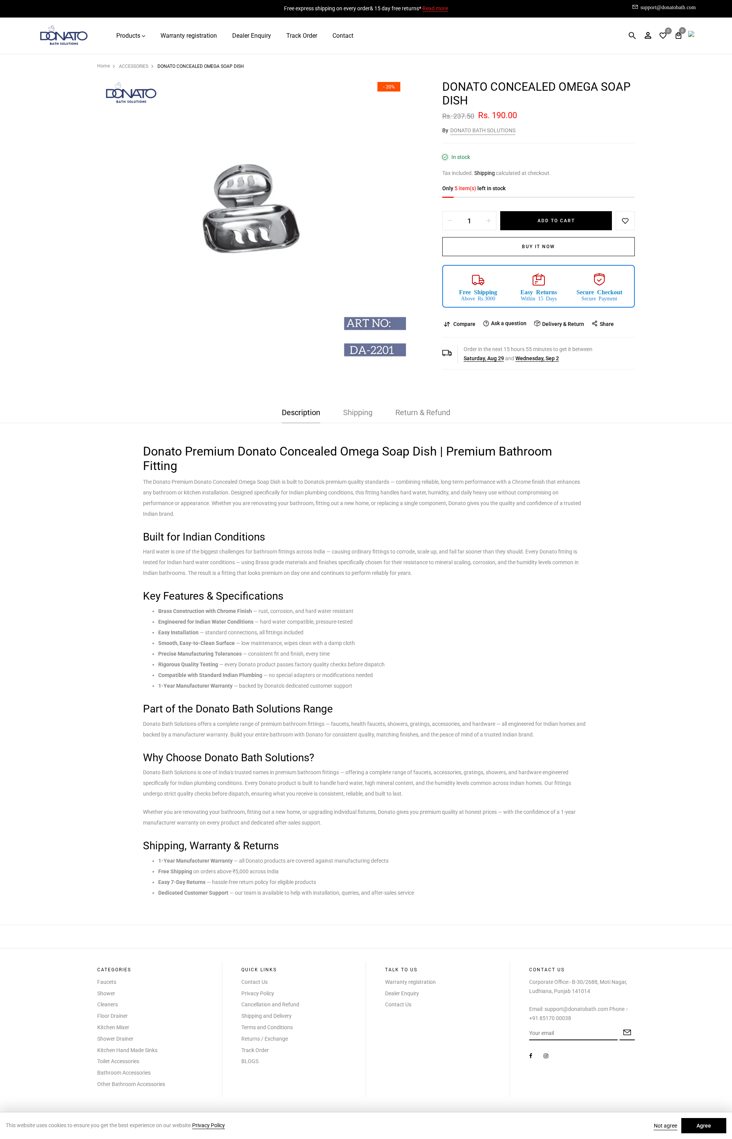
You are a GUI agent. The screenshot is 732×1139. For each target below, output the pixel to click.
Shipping (484, 173)
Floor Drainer (112, 1016)
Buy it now (538, 246)
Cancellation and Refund (270, 1004)
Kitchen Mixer (113, 1027)
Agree (704, 1126)
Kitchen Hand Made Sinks (127, 1050)
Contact (342, 35)
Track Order (301, 35)
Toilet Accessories (118, 1061)
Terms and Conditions (267, 1027)
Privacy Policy (257, 993)
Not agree (665, 1126)
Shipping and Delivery (266, 1016)
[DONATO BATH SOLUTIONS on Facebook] (530, 1056)
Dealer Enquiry (251, 35)
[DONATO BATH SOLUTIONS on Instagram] (546, 1056)
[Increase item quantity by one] (489, 221)
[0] (663, 36)
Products (128, 35)
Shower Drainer (115, 1039)
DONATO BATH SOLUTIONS (482, 130)
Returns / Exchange (264, 1039)
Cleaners (107, 1004)
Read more (435, 8)
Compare (464, 324)
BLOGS (249, 1061)
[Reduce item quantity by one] (450, 221)
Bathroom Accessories (124, 1073)
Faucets (106, 982)
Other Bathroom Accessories (131, 1084)
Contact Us (254, 982)
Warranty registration (189, 35)
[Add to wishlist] (625, 220)
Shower (106, 993)
